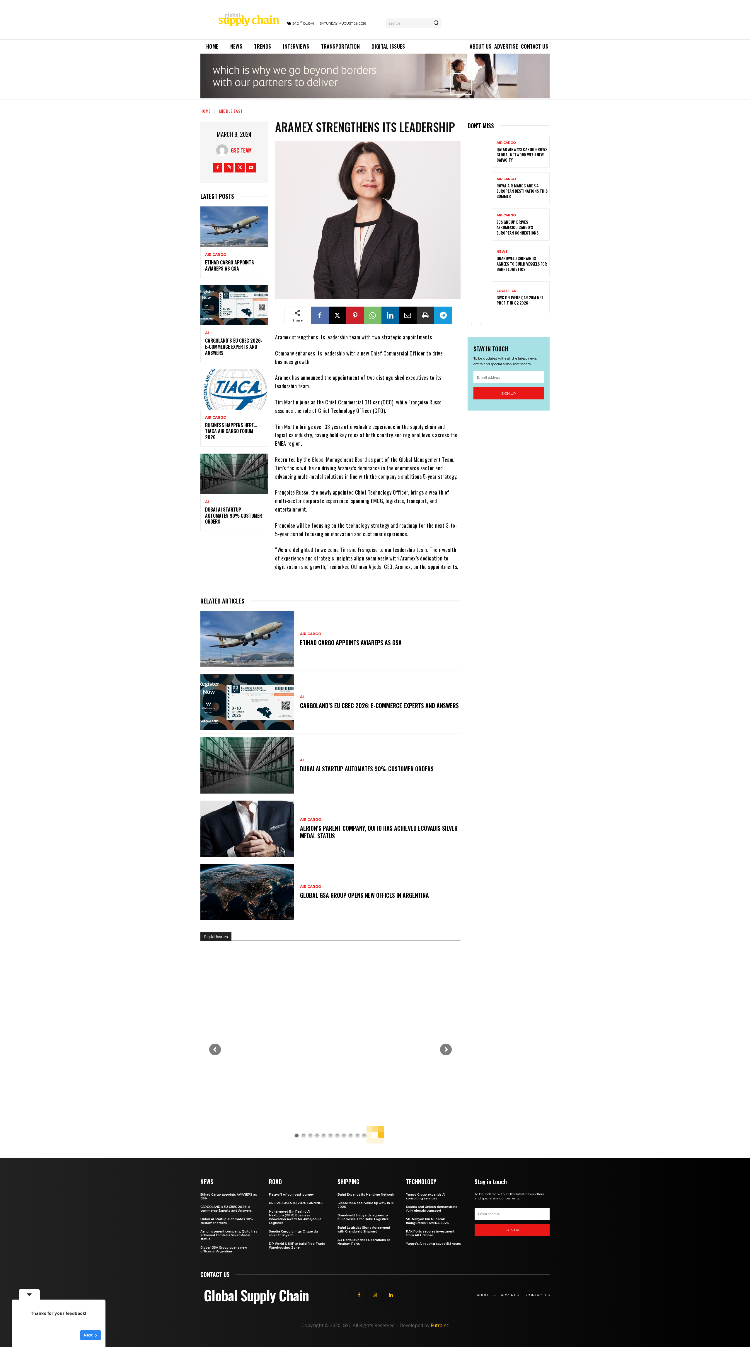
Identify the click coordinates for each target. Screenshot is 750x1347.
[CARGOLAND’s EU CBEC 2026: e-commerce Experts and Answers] (234, 305)
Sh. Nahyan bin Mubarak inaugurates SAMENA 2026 (427, 1221)
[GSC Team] (223, 150)
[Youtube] (251, 167)
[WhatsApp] (372, 315)
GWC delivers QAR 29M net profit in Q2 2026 (520, 300)
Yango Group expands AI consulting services (425, 1196)
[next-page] (480, 324)
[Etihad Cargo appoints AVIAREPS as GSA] (234, 226)
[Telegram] (443, 315)
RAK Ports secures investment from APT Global (430, 1233)
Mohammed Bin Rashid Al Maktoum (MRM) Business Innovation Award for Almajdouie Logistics (295, 1217)
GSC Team (241, 150)
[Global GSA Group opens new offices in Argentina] (247, 892)
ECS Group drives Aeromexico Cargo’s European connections (517, 227)
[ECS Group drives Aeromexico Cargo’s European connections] (480, 224)
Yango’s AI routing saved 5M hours (433, 1244)
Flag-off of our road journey (291, 1194)
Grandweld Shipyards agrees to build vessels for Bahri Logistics (522, 263)
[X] (240, 167)
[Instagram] (228, 167)
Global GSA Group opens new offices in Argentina (365, 895)
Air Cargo (215, 255)
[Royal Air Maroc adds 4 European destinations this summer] (480, 188)
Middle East (231, 111)
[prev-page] (471, 324)
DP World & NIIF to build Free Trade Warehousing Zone (297, 1245)
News (502, 251)
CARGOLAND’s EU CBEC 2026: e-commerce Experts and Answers (233, 346)
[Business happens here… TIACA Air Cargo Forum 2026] (234, 389)
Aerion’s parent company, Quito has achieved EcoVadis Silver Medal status (379, 832)
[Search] (436, 23)
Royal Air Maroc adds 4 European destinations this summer (522, 190)
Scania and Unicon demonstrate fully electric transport (432, 1209)
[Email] (408, 315)
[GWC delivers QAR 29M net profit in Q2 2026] (480, 297)
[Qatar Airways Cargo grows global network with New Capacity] (480, 152)
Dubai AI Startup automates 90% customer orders (233, 515)
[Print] (425, 315)
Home (205, 111)
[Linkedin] (390, 315)
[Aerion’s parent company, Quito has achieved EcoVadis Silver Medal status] (247, 829)
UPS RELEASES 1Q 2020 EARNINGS (296, 1203)
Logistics (506, 291)
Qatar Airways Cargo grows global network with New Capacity (522, 154)
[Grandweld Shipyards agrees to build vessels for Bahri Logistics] (480, 261)
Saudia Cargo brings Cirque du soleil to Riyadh (293, 1233)
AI (207, 333)
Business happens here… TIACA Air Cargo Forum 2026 (231, 431)
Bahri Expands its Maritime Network (366, 1194)
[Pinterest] (355, 315)
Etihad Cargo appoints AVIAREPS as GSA (229, 265)
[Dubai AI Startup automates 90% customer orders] (234, 474)
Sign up (508, 393)
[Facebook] (217, 167)
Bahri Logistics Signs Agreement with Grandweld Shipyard (364, 1229)
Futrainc (440, 1325)
